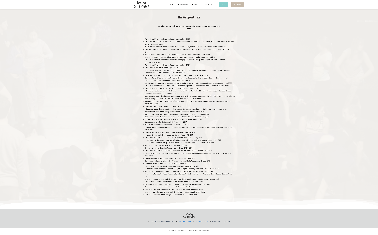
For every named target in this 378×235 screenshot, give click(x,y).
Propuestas (208, 5)
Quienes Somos (182, 5)
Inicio (171, 5)
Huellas (194, 5)
